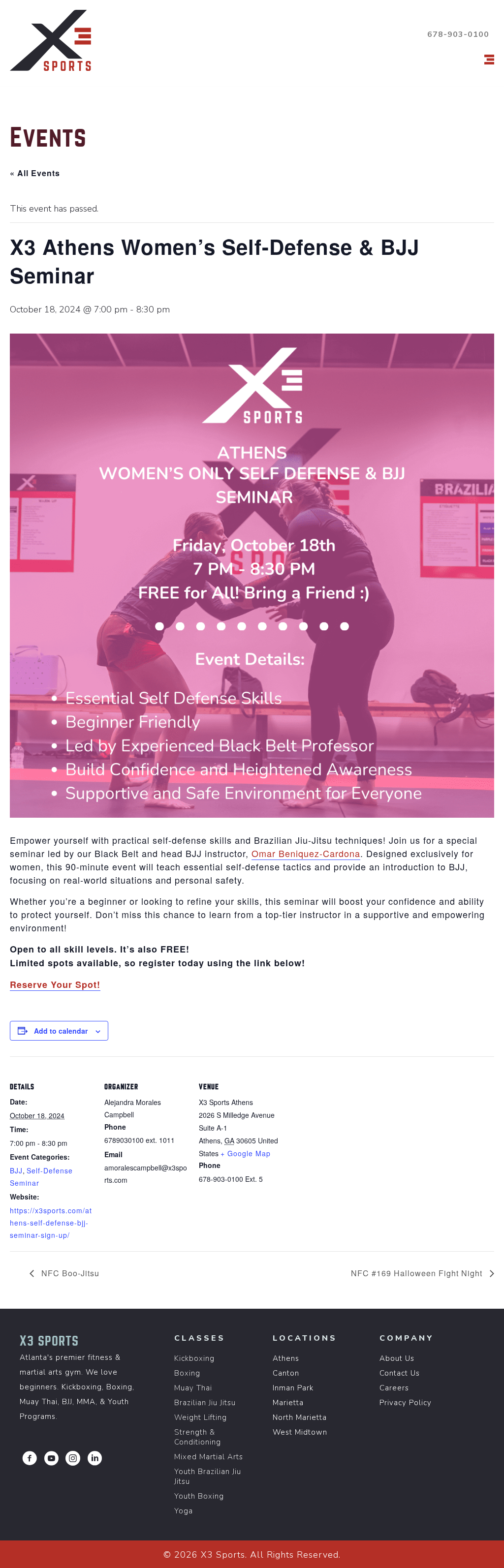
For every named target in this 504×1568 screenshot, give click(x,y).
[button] (29, 1458)
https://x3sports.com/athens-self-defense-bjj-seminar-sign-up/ (51, 1222)
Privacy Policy (405, 1403)
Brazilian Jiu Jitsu (205, 1403)
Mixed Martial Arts (208, 1457)
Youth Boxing (199, 1496)
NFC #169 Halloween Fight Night (418, 1273)
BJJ (16, 1170)
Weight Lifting (200, 1417)
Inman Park (293, 1388)
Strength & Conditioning (197, 1437)
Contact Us (399, 1373)
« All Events (35, 173)
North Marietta (300, 1417)
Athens (286, 1358)
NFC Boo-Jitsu (69, 1273)
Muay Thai (193, 1388)
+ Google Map (245, 1153)
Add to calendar (61, 1031)
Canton (286, 1373)
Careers (394, 1388)
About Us (396, 1358)
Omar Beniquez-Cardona (306, 853)
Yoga (183, 1511)
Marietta (288, 1403)
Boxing (187, 1373)
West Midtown (300, 1432)
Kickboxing (194, 1358)
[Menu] (489, 59)
